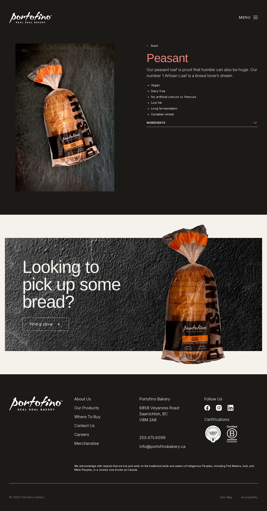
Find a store (42, 324)
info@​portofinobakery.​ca (162, 446)
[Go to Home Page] (30, 17)
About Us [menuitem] (82, 399)
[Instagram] (219, 408)
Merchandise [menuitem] (86, 443)
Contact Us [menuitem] (84, 425)
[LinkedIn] (230, 408)
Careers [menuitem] (81, 434)
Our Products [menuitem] (86, 407)
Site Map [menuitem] (226, 497)
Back (154, 46)
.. (152, 437)
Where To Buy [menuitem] (87, 416)
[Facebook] (207, 408)
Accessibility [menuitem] (249, 497)
